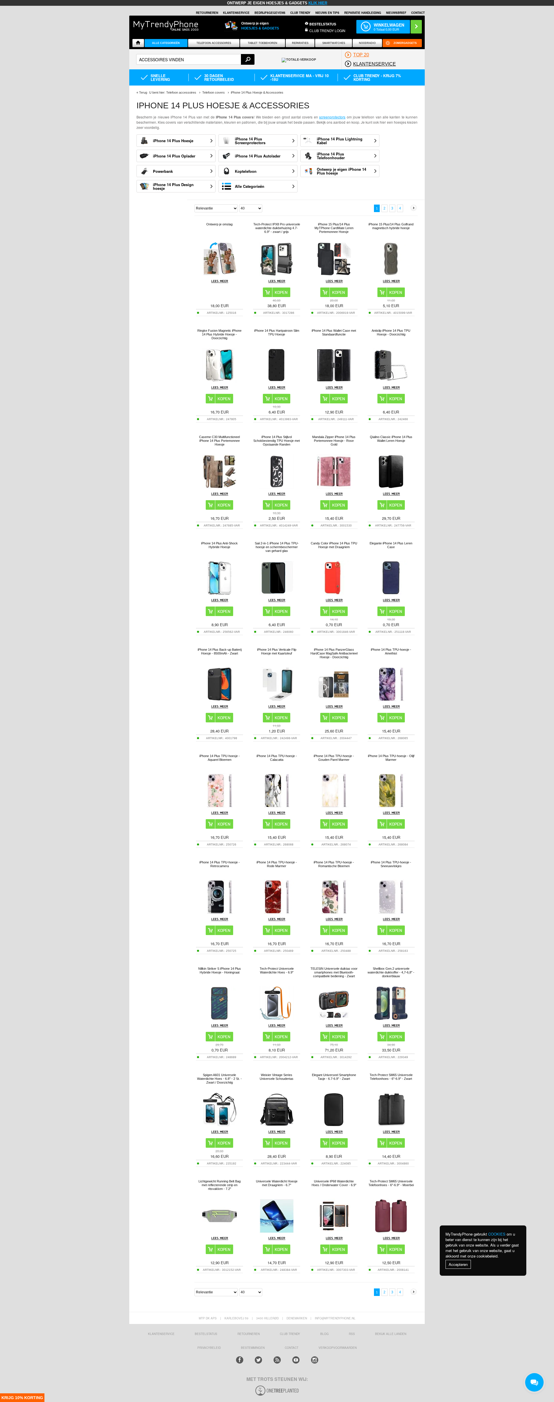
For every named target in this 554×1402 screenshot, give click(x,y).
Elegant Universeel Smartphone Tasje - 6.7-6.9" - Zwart (334, 1076)
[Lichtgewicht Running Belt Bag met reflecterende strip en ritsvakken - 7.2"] (219, 1231)
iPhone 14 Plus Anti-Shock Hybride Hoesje (219, 545)
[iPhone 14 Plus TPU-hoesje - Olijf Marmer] (391, 806)
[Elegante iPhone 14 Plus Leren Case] (391, 593)
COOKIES (497, 1234)
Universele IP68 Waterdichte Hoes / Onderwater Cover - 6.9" (334, 1183)
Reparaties (300, 43)
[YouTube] (296, 1360)
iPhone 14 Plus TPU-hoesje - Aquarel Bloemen (219, 757)
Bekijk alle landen (390, 1334)
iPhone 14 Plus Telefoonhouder (331, 156)
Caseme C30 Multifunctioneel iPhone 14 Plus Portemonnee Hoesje (219, 440)
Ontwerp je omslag (219, 224)
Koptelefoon (246, 171)
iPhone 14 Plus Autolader (257, 156)
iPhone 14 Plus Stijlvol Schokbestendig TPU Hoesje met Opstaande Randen (276, 440)
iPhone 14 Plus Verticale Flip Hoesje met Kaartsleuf (276, 651)
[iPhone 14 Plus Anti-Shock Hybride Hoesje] (219, 593)
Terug (143, 92)
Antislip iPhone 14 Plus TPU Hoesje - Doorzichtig (391, 332)
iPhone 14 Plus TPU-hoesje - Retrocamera (219, 864)
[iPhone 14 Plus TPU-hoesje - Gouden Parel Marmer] (334, 806)
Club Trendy (300, 13)
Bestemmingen (253, 1348)
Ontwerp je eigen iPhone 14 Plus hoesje (341, 171)
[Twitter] (258, 1360)
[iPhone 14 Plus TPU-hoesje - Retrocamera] (219, 912)
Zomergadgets (405, 43)
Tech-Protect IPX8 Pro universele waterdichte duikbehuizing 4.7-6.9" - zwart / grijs (276, 227)
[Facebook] (239, 1360)
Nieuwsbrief (396, 13)
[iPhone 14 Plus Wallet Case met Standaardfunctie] (334, 381)
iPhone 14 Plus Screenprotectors (250, 140)
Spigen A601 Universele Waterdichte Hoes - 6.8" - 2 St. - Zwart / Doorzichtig (219, 1078)
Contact (418, 13)
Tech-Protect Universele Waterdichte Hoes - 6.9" (277, 970)
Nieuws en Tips (327, 13)
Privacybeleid (209, 1348)
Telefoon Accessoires (213, 43)
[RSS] (277, 1360)
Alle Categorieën (249, 186)
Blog (324, 1334)
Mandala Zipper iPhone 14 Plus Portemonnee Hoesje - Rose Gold (333, 440)
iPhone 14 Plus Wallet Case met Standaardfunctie (334, 332)
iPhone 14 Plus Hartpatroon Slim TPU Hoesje (276, 332)
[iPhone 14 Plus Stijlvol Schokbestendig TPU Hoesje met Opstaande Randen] (276, 487)
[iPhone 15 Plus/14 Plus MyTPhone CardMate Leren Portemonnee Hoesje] (334, 274)
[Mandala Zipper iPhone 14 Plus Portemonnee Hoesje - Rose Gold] (334, 487)
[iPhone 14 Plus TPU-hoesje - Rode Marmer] (276, 912)
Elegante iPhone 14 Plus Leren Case (391, 545)
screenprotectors (332, 116)
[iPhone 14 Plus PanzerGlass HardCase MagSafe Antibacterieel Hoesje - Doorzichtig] (334, 700)
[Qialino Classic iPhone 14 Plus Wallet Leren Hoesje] (391, 487)
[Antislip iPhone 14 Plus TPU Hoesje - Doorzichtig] (391, 381)
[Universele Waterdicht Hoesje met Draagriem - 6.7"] (276, 1231)
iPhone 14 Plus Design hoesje (173, 186)
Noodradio (367, 43)
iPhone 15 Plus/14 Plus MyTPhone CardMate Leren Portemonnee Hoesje (334, 227)
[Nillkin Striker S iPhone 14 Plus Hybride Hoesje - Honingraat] (219, 1019)
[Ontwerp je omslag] (219, 274)
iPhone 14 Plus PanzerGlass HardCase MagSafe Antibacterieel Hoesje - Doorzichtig (334, 653)
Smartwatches (333, 43)
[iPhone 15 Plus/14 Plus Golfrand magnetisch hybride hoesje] (391, 274)
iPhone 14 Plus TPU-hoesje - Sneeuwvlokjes (391, 864)
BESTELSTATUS (322, 24)
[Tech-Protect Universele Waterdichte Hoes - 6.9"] (276, 1019)
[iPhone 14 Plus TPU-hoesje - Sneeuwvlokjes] (391, 912)
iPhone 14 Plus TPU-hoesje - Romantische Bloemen (334, 864)
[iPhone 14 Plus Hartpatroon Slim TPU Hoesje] (276, 381)
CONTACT (291, 1348)
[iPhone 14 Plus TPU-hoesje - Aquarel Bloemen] (219, 806)
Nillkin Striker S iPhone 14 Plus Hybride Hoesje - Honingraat (219, 970)
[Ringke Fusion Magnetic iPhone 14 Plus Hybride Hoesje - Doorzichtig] (219, 381)
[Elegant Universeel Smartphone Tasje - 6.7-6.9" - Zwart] (334, 1125)
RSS (352, 1334)
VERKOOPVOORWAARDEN (338, 1348)
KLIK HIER (317, 3)
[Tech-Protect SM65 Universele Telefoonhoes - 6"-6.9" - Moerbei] (391, 1231)
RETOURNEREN (207, 13)
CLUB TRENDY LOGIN (327, 30)
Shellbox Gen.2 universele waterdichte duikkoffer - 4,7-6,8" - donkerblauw (391, 972)
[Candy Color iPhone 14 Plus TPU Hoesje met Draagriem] (334, 593)
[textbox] (195, 59)
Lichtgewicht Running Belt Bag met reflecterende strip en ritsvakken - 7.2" (220, 1185)
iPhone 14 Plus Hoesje (173, 140)
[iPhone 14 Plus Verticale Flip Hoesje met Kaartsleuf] (276, 700)
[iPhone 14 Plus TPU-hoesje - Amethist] (391, 700)
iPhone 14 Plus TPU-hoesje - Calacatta (277, 757)
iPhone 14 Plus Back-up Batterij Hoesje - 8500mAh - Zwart (220, 651)
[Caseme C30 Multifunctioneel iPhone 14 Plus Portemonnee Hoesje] (219, 487)
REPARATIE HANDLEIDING (362, 13)
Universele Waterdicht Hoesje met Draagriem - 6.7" (276, 1183)
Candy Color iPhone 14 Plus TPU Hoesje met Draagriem (334, 545)
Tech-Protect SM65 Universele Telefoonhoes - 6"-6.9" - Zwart (391, 1076)
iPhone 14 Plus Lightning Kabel (339, 140)
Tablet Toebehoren (262, 43)
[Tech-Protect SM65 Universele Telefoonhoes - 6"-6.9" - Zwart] (391, 1125)
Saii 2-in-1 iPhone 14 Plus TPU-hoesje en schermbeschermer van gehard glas (277, 546)
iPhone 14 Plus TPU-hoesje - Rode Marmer (277, 864)
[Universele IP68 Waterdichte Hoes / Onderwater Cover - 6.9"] (334, 1231)
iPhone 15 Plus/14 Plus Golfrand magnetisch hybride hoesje (390, 226)
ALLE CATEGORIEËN (166, 43)
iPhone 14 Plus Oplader (174, 156)
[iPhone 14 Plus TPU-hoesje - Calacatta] (276, 806)
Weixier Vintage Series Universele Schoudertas (276, 1076)
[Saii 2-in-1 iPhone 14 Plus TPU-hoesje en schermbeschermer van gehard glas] (276, 593)
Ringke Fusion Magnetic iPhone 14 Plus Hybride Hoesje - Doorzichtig (219, 334)
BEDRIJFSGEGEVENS (269, 13)
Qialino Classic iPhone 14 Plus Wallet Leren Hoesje (391, 438)
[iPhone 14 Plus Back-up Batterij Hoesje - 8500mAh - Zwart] (219, 700)
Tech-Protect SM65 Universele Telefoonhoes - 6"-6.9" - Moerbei (391, 1183)
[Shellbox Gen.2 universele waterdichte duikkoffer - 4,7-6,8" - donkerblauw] (391, 1019)
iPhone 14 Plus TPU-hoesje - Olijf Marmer (391, 757)
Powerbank (163, 171)
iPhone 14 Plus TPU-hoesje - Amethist (391, 651)
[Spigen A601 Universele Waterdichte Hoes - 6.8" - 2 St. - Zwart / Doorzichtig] (219, 1125)
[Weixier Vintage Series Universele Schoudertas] (276, 1125)
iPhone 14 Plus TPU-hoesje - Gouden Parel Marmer (334, 757)
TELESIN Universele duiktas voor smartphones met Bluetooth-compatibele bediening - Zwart (334, 972)
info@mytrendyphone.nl (335, 1318)
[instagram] (314, 1360)
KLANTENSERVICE (236, 13)
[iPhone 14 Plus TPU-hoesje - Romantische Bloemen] (334, 912)
